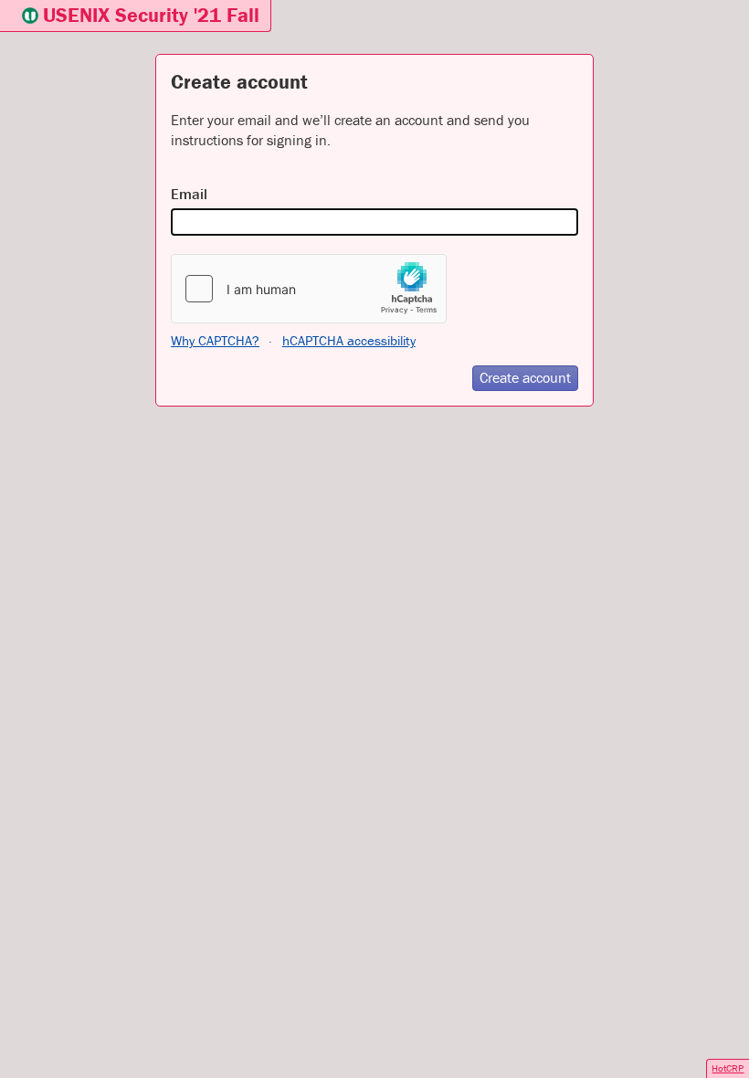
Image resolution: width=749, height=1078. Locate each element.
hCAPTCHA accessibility (349, 340)
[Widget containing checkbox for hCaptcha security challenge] (309, 288)
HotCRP (728, 1068)
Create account (525, 377)
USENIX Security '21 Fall (151, 15)
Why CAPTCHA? (215, 340)
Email (189, 194)
